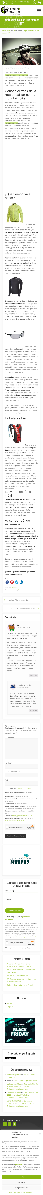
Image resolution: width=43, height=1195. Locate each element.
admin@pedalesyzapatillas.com (22, 816)
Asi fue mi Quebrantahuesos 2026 (19, 976)
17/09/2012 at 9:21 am (23, 627)
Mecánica (14, 588)
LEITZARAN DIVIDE (14, 1101)
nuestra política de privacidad (14, 820)
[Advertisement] (21, 166)
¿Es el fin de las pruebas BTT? (25, 1081)
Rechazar (21, 1182)
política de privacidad (24, 788)
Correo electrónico (12, 771)
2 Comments (33, 68)
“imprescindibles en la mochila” (16, 75)
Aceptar (21, 1177)
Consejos (21, 590)
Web (6, 780)
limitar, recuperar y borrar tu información (26, 937)
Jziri (18, 625)
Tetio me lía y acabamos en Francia (20, 985)
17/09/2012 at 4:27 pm (24, 688)
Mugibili (10, 1007)
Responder (33, 675)
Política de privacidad (27, 1192)
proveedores (32, 1159)
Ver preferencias (21, 1188)
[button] (40, 1135)
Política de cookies (14, 1192)
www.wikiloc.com (11, 123)
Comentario (10, 737)
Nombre (8, 763)
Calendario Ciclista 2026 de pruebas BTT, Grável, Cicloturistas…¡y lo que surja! (22, 1086)
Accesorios (14, 590)
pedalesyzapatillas (24, 685)
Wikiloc (9, 1003)
